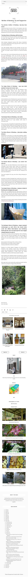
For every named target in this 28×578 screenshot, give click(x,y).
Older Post (22, 352)
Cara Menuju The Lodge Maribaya (14, 453)
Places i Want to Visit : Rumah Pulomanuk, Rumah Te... (15, 553)
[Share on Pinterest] (7, 310)
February (8, 562)
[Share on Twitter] (4, 310)
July (7, 528)
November (8, 523)
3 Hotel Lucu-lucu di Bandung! (11, 550)
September (8, 525)
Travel (14, 18)
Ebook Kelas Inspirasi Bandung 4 (12, 543)
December (8, 522)
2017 (6, 519)
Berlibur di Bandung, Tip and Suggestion (13, 541)
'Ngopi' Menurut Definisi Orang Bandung (14, 469)
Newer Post (5, 352)
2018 (6, 518)
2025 (6, 509)
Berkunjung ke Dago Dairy (14, 422)
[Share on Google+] (13, 310)
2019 (6, 517)
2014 (6, 566)
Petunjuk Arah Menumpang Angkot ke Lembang (14, 438)
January (7, 563)
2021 (6, 514)
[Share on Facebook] (2, 310)
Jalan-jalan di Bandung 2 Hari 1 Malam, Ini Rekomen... (13, 540)
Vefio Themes (20, 574)
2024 (6, 511)
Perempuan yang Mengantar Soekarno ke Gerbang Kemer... (13, 561)
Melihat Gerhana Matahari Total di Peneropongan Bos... (12, 549)
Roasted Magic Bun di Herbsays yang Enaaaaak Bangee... (14, 557)
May (7, 530)
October (7, 524)
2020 (6, 516)
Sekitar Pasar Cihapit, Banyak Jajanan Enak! (14, 536)
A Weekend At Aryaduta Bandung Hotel (13, 542)
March (7, 533)
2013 (6, 567)
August (7, 527)
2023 (6, 512)
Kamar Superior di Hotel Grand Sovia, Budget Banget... (14, 535)
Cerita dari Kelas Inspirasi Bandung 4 (12, 554)
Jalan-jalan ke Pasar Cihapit (11, 538)
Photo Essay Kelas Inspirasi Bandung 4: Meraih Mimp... (14, 546)
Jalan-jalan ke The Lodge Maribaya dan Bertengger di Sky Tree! (14, 485)
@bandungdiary (14, 403)
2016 (6, 521)
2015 (6, 565)
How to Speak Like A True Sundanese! (13, 555)
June (7, 529)
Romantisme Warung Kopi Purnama (12, 547)
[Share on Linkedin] (10, 310)
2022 (6, 513)
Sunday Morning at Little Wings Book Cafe (13, 559)
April (7, 532)
